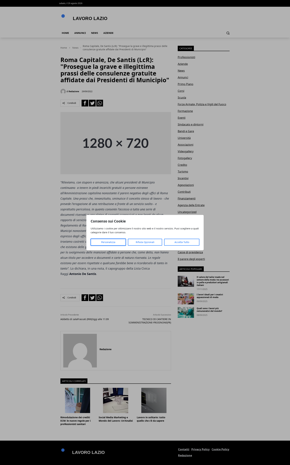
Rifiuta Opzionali (145, 242)
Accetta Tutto (182, 242)
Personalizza (108, 242)
